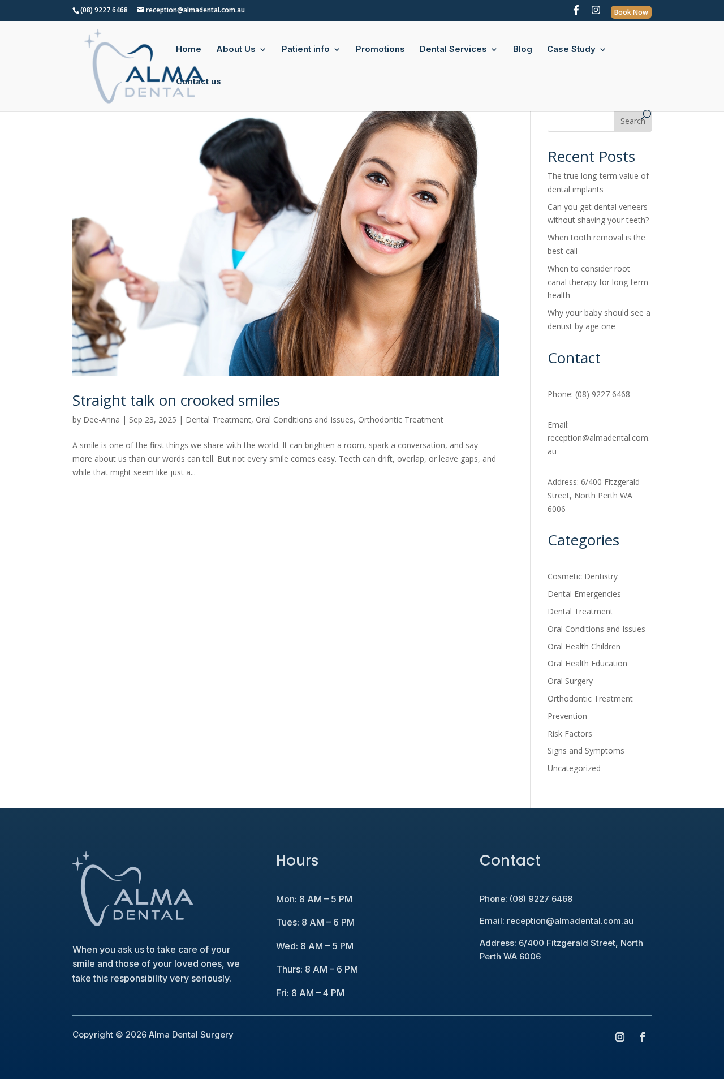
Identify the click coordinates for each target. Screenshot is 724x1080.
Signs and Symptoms (586, 750)
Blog (522, 49)
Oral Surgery (570, 680)
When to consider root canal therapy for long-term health (598, 282)
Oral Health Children (584, 646)
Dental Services (453, 49)
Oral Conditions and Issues (305, 419)
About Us (236, 49)
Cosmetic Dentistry (583, 576)
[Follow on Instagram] (620, 1037)
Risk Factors (570, 733)
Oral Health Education (587, 663)
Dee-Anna (101, 419)
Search (632, 120)
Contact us (198, 82)
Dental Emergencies (584, 593)
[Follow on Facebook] (643, 1037)
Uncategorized (574, 768)
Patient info (306, 49)
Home (188, 49)
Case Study (571, 49)
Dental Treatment (218, 419)
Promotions (380, 49)
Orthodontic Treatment (400, 419)
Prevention (567, 716)
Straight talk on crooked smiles (176, 400)
